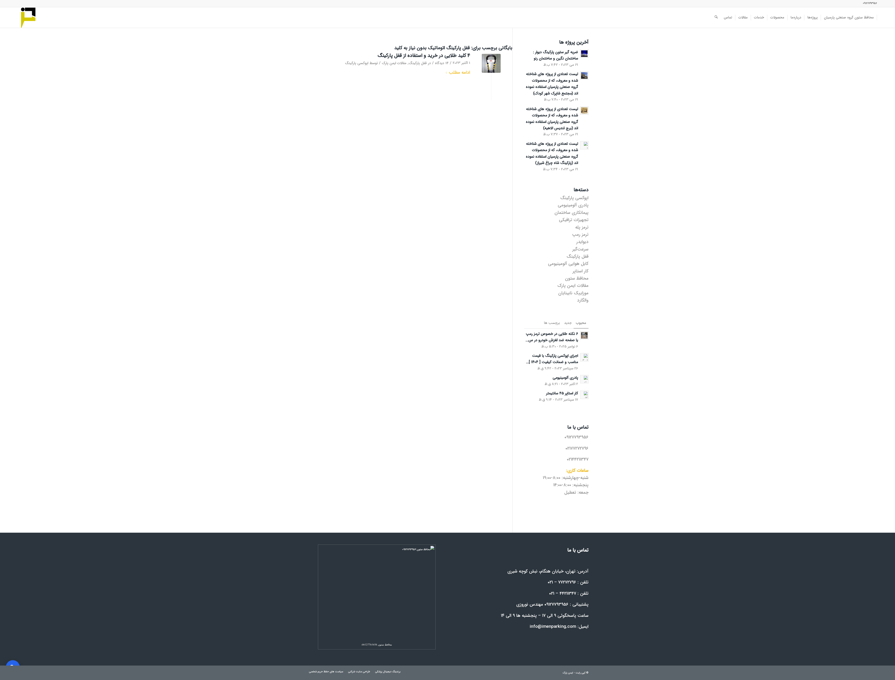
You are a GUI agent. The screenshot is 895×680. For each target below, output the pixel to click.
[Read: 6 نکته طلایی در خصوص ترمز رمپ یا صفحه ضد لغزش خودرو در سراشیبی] (584, 335)
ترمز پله (582, 227)
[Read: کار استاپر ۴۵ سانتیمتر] (584, 395)
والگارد (583, 300)
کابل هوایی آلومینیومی (568, 263)
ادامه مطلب (459, 72)
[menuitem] (849, 17)
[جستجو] (716, 17)
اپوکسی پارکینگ (356, 63)
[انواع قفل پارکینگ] (491, 63)
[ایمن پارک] (28, 17)
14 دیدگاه (442, 63)
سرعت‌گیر (580, 249)
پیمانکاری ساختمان (571, 212)
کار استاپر (581, 271)
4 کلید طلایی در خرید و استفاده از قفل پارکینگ (424, 55)
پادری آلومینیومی (573, 205)
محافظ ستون (577, 278)
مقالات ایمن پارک (394, 63)
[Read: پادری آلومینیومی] (584, 379)
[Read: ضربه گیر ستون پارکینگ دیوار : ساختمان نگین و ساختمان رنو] (584, 53)
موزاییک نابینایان (573, 293)
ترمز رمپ (580, 234)
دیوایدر (582, 241)
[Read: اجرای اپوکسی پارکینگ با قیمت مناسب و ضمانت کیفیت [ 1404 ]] (584, 357)
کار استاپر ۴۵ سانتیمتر (562, 393)
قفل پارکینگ (418, 63)
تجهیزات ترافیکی (574, 219)
